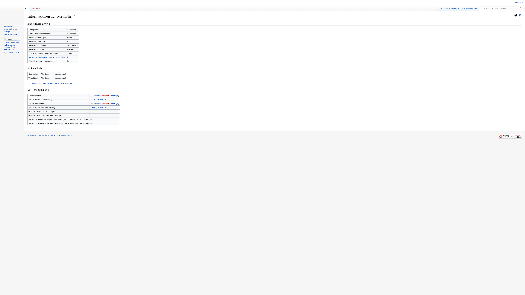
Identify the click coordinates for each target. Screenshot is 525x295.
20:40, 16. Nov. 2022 (100, 107)
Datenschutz (31, 136)
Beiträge (114, 96)
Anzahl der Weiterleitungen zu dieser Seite (46, 57)
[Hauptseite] (12, 11)
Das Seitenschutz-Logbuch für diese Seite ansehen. (49, 83)
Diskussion (104, 96)
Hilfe (520, 15)
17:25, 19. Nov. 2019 (100, 99)
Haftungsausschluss (64, 136)
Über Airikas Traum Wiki (47, 136)
